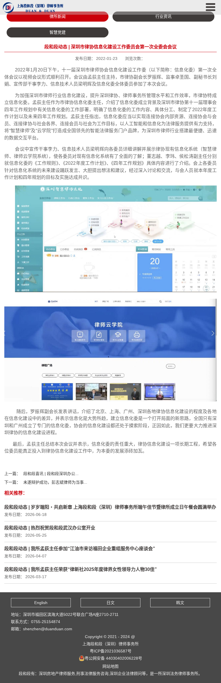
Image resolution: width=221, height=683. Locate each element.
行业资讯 (163, 16)
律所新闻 (57, 16)
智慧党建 (57, 32)
